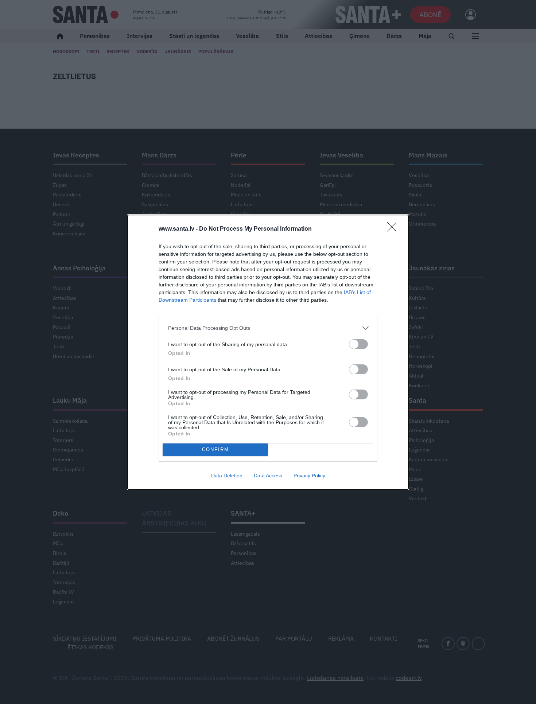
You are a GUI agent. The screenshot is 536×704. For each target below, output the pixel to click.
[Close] (394, 229)
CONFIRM (215, 449)
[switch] (358, 344)
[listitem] (268, 328)
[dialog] (268, 352)
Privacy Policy (309, 475)
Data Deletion (226, 475)
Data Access (268, 475)
